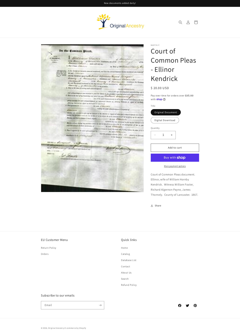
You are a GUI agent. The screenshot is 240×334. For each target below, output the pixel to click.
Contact (125, 266)
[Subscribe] (100, 305)
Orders (45, 254)
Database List (129, 260)
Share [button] (158, 205)
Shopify (82, 328)
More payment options (175, 166)
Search (125, 278)
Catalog (125, 254)
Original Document (165, 112)
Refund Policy (129, 284)
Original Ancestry (56, 328)
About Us (126, 272)
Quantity (155, 128)
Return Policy (48, 247)
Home (124, 247)
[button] (180, 22)
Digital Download (164, 120)
